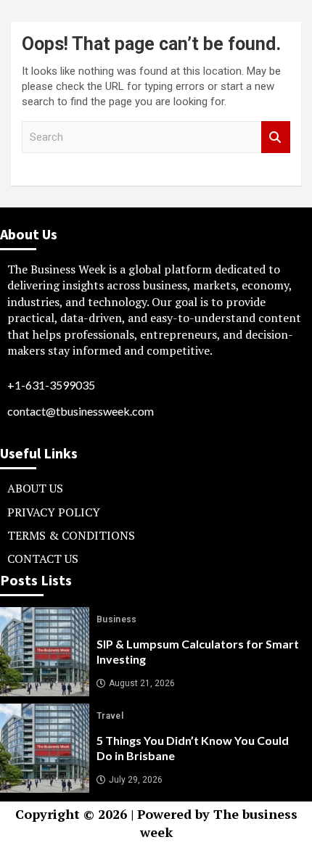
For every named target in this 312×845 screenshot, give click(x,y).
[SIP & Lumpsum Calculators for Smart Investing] (44, 651)
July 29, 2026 (136, 779)
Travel (110, 716)
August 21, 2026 (142, 683)
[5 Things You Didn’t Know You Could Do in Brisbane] (44, 748)
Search (275, 137)
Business (117, 619)
